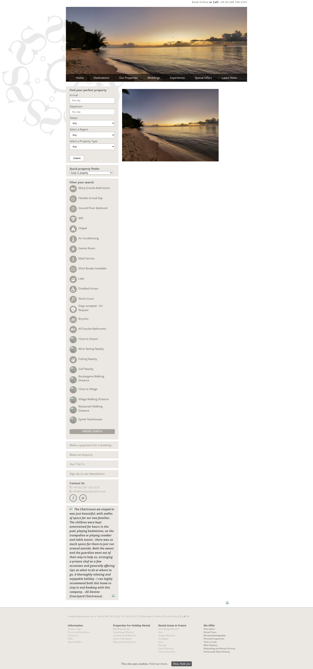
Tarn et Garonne (166, 651)
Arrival (74, 95)
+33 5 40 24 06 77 (129, 616)
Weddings (154, 78)
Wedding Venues (121, 628)
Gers (160, 632)
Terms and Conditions (79, 632)
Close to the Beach (122, 638)
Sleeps (74, 118)
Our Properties (128, 78)
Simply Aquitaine (166, 635)
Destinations (101, 78)
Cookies (157, 616)
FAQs (70, 638)
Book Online (200, 2)
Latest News (229, 78)
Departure (76, 106)
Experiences (177, 78)
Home (80, 78)
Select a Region (79, 129)
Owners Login (75, 628)
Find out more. (158, 664)
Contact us (73, 635)
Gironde (162, 645)
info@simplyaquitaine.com (89, 491)
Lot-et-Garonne (166, 648)
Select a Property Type (83, 141)
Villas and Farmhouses (124, 641)
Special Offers (203, 78)
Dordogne (163, 638)
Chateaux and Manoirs (124, 635)
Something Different (123, 632)
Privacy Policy (170, 616)
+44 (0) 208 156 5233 (233, 2)
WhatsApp (146, 616)
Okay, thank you (181, 663)
